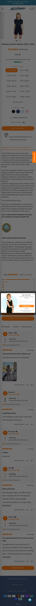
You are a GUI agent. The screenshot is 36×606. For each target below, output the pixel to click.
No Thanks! (27, 308)
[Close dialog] (34, 294)
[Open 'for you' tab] (30, 600)
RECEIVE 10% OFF (26, 306)
